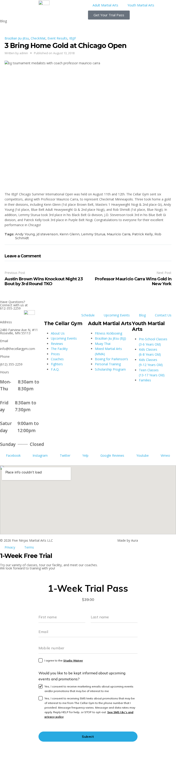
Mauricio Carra (118, 234)
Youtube (142, 455)
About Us (58, 333)
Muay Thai (102, 343)
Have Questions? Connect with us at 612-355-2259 (14, 305)
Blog (142, 315)
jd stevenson (47, 234)
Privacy (10, 547)
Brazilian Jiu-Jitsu (17, 38)
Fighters (57, 364)
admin (23, 53)
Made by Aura (127, 540)
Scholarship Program (110, 369)
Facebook (13, 455)
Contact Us (163, 315)
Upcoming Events (117, 315)
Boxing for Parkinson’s (111, 359)
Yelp (85, 455)
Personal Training (108, 364)
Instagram (40, 455)
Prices (55, 354)
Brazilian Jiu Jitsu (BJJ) (110, 338)
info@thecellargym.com (17, 348)
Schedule (88, 315)
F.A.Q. (55, 369)
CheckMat (38, 38)
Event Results (57, 38)
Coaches (57, 359)
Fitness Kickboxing (108, 333)
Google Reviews (112, 455)
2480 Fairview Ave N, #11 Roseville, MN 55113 (19, 331)
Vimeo (165, 455)
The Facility (59, 348)
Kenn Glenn (70, 234)
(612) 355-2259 (11, 364)
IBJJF (72, 38)
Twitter (65, 455)
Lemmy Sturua (93, 234)
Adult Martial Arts (105, 5)
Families (145, 380)
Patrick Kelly (142, 234)
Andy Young (25, 234)
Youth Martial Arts (140, 5)
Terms (29, 547)
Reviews (57, 343)
